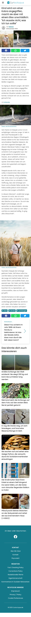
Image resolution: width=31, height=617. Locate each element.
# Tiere (4, 311)
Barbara (11, 27)
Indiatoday (7, 102)
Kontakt (15, 555)
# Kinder (12, 311)
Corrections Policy (15, 571)
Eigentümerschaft (15, 578)
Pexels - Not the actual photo (9, 126)
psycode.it (15, 558)
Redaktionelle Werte (15, 575)
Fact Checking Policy (15, 567)
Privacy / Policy (15, 594)
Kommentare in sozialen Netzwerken (15, 582)
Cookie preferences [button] (15, 598)
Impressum (15, 591)
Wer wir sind (15, 551)
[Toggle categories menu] (3, 2)
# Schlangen (22, 311)
